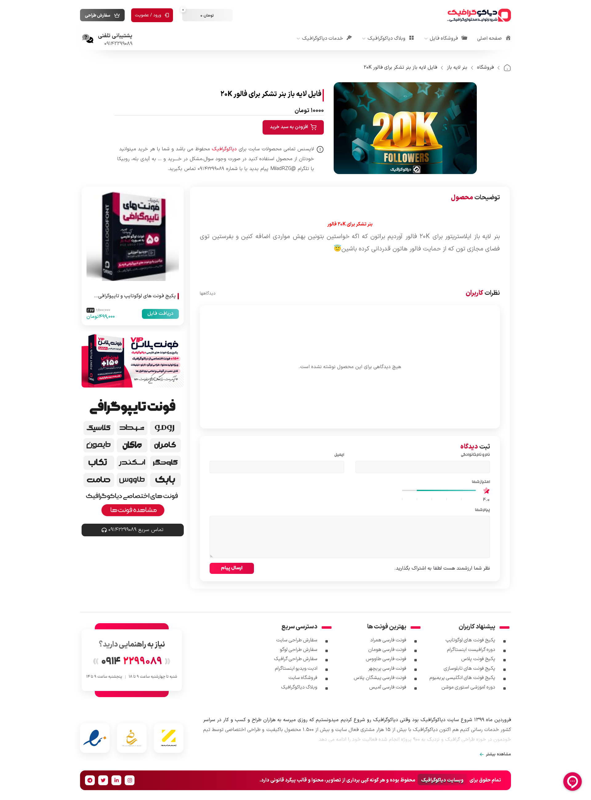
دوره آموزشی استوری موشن (468, 687)
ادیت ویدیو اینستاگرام (296, 668)
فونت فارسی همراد (388, 640)
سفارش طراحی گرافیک (296, 659)
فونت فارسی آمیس (388, 687)
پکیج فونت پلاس (478, 659)
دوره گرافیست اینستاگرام (471, 649)
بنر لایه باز (457, 67)
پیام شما (481, 510)
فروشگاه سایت (302, 677)
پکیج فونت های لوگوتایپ (470, 640)
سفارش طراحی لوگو (299, 649)
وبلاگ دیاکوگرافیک (299, 687)
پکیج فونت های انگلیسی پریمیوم (462, 677)
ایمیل (338, 455)
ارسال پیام (232, 567)
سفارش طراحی (97, 15)
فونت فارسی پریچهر (387, 668)
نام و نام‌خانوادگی (474, 455)
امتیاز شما (480, 482)
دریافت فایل (160, 313)
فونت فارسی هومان (387, 649)
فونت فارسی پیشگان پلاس (380, 677)
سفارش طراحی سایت (297, 640)
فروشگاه (485, 67)
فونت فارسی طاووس (386, 659)
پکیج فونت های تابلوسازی (469, 668)
